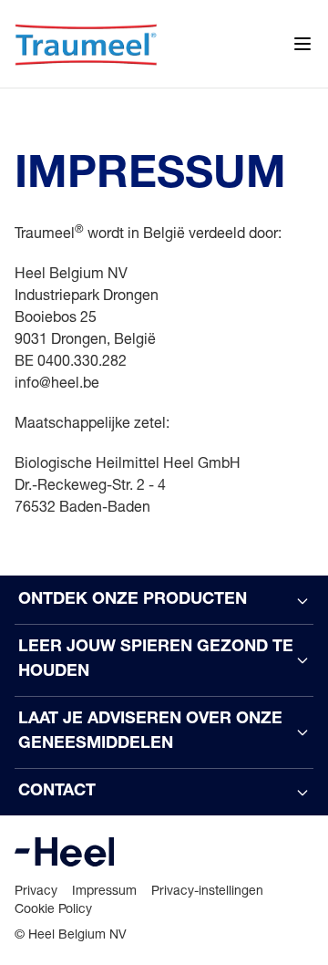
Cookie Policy (53, 908)
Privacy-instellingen (207, 890)
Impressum (104, 890)
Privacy (36, 890)
